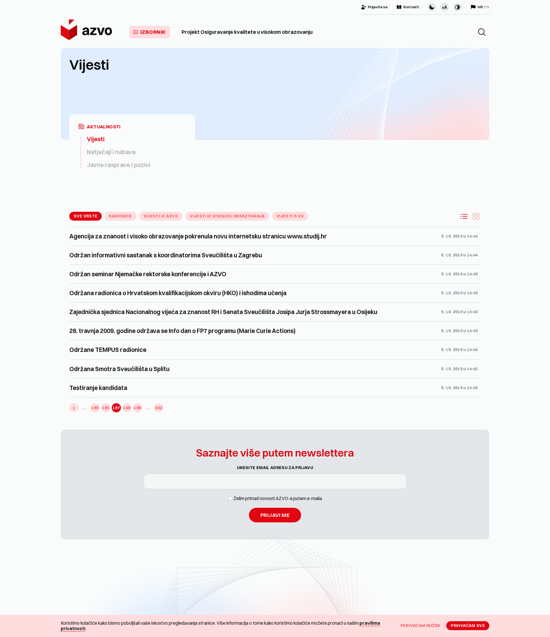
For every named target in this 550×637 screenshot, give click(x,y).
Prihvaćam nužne (420, 625)
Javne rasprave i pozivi (118, 164)
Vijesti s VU (290, 216)
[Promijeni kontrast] (457, 7)
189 (137, 407)
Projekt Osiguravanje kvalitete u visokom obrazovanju (247, 32)
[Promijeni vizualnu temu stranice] (431, 7)
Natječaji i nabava (111, 152)
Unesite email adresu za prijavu (275, 467)
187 (116, 407)
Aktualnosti (104, 127)
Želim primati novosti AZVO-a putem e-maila (277, 498)
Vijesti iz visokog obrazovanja (227, 216)
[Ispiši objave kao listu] (464, 216)
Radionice (120, 216)
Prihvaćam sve (468, 625)
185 (95, 407)
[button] (481, 32)
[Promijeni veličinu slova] (444, 7)
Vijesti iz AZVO (161, 216)
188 (126, 407)
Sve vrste (85, 216)
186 (105, 407)
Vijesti (96, 139)
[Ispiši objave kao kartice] (476, 216)
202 (158, 407)
